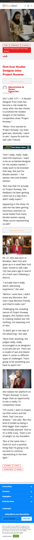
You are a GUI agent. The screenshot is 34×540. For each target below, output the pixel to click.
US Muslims (7, 466)
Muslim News (15, 45)
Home (6, 45)
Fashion (16, 466)
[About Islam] (10, 5)
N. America (25, 45)
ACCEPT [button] (16, 536)
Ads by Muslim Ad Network (17, 1)
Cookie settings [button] (7, 536)
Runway (19, 469)
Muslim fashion (8, 469)
